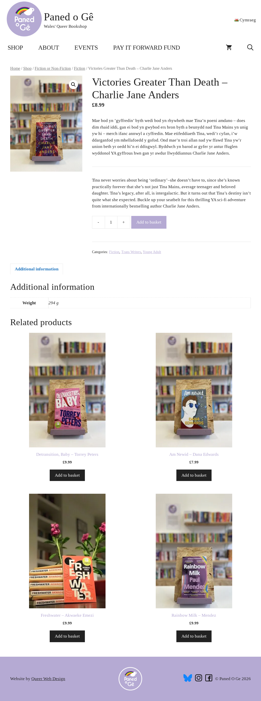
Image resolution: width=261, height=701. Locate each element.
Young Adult (152, 252)
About (48, 47)
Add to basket (148, 222)
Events (86, 47)
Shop (15, 47)
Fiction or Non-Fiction (53, 68)
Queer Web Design (48, 678)
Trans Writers (131, 252)
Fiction (79, 68)
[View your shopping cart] (229, 47)
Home (15, 68)
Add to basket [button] (67, 475)
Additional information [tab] (36, 269)
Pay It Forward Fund (146, 47)
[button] (250, 47)
